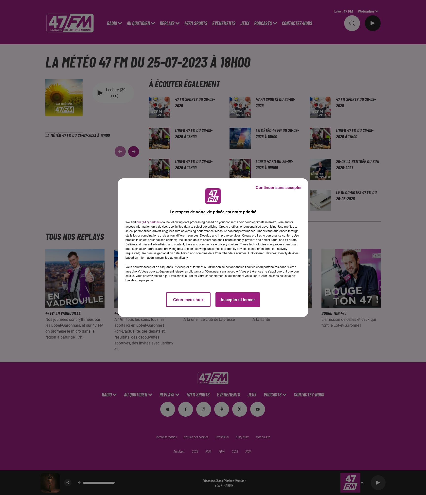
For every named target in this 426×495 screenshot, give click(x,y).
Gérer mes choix (188, 299)
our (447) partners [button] (149, 222)
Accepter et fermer (237, 299)
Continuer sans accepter (279, 187)
